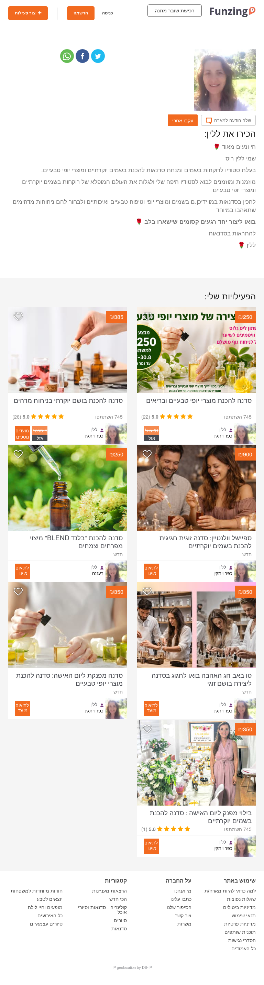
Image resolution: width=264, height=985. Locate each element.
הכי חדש (118, 899)
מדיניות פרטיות (240, 924)
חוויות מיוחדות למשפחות (37, 891)
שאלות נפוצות (241, 899)
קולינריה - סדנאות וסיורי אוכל (102, 910)
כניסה (107, 13)
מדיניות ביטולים (239, 907)
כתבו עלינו (180, 899)
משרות (184, 924)
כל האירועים (50, 915)
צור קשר (183, 915)
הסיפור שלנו (179, 907)
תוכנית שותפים (240, 932)
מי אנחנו (182, 891)
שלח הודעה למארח (232, 120)
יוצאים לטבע (50, 899)
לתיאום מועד (151, 570)
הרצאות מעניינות (109, 891)
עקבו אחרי (182, 120)
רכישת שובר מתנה (175, 10)
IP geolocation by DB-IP (132, 967)
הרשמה (81, 13)
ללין (222, 429)
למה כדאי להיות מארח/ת (230, 891)
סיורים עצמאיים (46, 924)
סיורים (120, 920)
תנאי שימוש (244, 915)
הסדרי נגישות (242, 940)
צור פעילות (25, 13)
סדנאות (119, 928)
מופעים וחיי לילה (45, 907)
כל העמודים (243, 948)
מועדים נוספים (22, 433)
